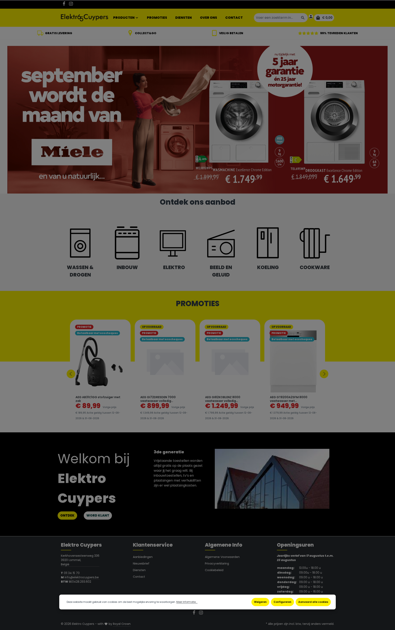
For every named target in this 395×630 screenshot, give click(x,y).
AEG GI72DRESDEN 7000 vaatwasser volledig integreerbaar (158, 399)
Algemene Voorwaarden (222, 557)
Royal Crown (122, 624)
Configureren (282, 602)
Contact (139, 577)
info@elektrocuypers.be (82, 577)
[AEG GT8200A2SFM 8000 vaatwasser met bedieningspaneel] (294, 361)
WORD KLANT (97, 515)
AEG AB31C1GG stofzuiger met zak (98, 399)
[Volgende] (324, 374)
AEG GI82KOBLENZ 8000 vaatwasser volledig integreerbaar (222, 399)
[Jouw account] (311, 16)
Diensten (139, 570)
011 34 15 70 (72, 573)
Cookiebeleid (214, 570)
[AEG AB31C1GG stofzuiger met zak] (100, 361)
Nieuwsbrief (141, 563)
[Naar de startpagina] (84, 18)
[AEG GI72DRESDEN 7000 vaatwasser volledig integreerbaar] (165, 361)
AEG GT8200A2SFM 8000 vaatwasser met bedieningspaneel (288, 399)
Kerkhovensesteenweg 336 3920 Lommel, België (80, 560)
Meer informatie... (187, 602)
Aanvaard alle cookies (313, 602)
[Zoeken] (303, 17)
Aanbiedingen (143, 557)
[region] (197, 373)
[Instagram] (71, 5)
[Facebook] (64, 5)
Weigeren (260, 602)
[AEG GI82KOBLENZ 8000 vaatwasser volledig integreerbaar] (230, 361)
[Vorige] (71, 374)
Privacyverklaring (217, 563)
